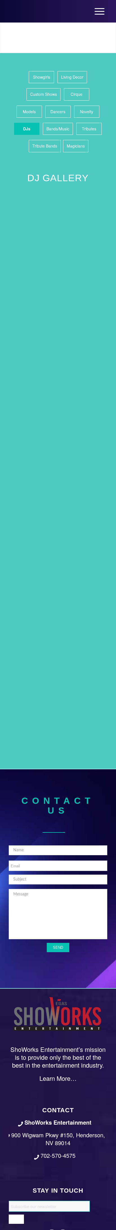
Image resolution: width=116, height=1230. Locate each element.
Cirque (76, 94)
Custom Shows (43, 94)
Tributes (89, 128)
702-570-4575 (58, 1155)
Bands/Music (57, 128)
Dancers (57, 111)
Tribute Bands (44, 146)
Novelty (86, 111)
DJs (26, 128)
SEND (58, 947)
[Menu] (99, 11)
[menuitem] (99, 11)
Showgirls (41, 77)
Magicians (76, 146)
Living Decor (72, 77)
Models (29, 111)
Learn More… (58, 1078)
